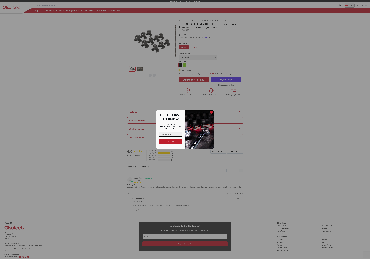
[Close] (211, 112)
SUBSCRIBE (171, 141)
